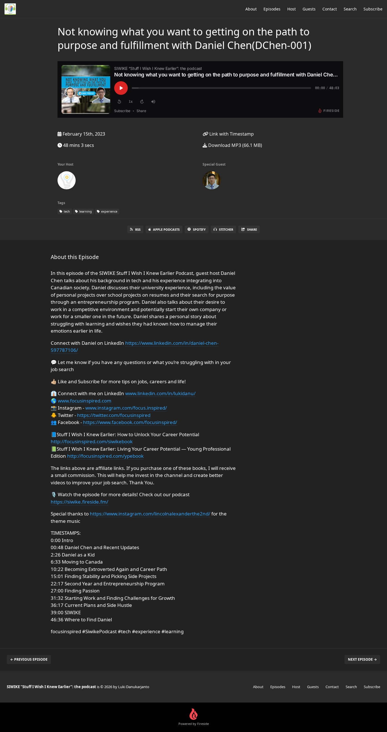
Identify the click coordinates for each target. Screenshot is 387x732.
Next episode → (362, 659)
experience (108, 211)
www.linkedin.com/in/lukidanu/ (160, 393)
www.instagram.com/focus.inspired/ (126, 407)
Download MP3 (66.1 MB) (234, 145)
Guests (309, 9)
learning (85, 211)
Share (252, 229)
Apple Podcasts (166, 229)
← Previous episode (29, 659)
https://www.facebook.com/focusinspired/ (130, 422)
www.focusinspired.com (84, 400)
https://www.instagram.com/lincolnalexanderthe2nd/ (150, 513)
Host (291, 9)
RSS (138, 229)
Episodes (271, 9)
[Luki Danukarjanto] (67, 181)
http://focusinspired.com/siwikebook (92, 441)
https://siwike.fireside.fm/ (79, 501)
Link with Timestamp (231, 134)
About (251, 9)
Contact (329, 9)
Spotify (199, 229)
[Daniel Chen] (212, 181)
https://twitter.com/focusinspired (113, 415)
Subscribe (372, 9)
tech (66, 211)
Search (350, 9)
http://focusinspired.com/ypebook (105, 456)
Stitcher (226, 229)
